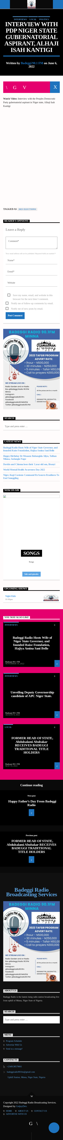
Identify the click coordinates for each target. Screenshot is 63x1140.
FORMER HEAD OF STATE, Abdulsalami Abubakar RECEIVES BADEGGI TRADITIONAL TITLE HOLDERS (32, 745)
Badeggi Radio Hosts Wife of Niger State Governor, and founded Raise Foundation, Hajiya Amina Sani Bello (30, 449)
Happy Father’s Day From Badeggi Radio (32, 803)
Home (9, 1111)
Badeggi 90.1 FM (32, 63)
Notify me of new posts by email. (27, 308)
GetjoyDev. (21, 1106)
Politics (44, 19)
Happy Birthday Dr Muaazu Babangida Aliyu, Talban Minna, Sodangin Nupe (30, 457)
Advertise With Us (14, 1045)
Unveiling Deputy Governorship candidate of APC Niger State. (32, 694)
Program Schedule (14, 1041)
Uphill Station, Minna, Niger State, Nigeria (26, 1077)
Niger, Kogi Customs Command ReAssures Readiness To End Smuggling (31, 476)
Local (33, 19)
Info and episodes (31, 574)
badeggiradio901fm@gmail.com (21, 1072)
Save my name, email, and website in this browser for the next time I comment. (33, 295)
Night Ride (10, 596)
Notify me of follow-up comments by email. (32, 303)
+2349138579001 (14, 1066)
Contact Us (40, 1111)
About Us (23, 1111)
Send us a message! (14, 1049)
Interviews (20, 19)
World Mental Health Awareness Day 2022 (24, 469)
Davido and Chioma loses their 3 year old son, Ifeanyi (29, 464)
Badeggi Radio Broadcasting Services (31, 892)
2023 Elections (27, 209)
